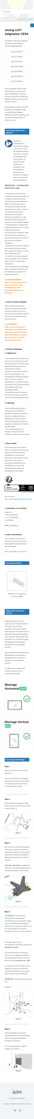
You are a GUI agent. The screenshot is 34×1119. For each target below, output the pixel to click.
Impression (6, 1104)
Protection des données (18, 1104)
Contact (28, 1104)
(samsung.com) (16, 46)
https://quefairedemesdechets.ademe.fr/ (18, 499)
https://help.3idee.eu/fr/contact (15, 551)
